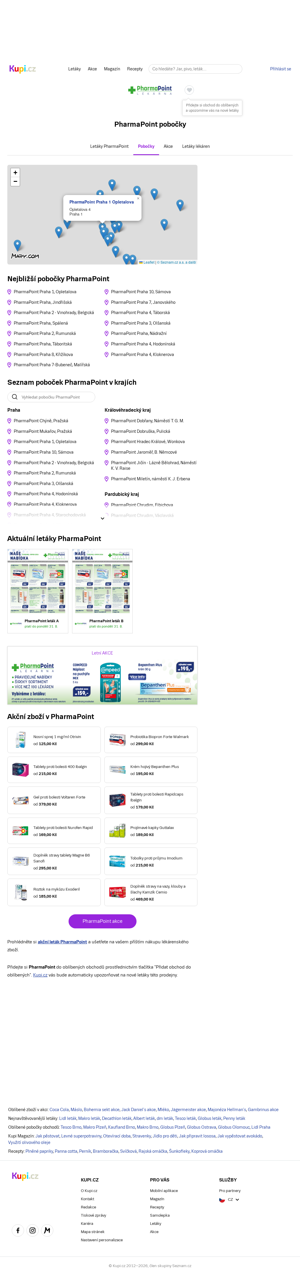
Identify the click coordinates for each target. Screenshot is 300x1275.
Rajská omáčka (153, 1151)
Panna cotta (66, 1151)
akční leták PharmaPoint (62, 941)
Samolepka (160, 1215)
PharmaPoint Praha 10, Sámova (141, 291)
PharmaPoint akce (102, 921)
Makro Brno (147, 1127)
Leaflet (148, 262)
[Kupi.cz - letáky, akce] (23, 70)
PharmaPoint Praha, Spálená (41, 323)
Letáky (74, 69)
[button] (17, 246)
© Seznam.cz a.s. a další (176, 262)
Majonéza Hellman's (227, 1109)
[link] (37, 591)
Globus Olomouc (234, 1127)
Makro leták (89, 1118)
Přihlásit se (280, 69)
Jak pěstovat (47, 1136)
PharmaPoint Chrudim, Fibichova (142, 505)
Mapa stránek (93, 1232)
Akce (92, 69)
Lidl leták (67, 1118)
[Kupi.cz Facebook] (18, 1231)
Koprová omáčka (207, 1151)
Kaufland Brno (121, 1127)
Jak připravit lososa (197, 1136)
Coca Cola (59, 1109)
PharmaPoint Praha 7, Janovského (143, 302)
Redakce (88, 1207)
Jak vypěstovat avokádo (239, 1136)
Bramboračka (105, 1151)
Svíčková (128, 1151)
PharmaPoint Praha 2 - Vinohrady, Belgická (54, 312)
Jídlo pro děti (165, 1136)
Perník (85, 1151)
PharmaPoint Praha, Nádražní (139, 333)
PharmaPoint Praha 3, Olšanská (141, 323)
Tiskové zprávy (93, 1215)
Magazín (112, 69)
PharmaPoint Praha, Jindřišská (43, 302)
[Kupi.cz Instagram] (32, 1231)
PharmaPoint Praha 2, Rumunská (45, 333)
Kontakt (87, 1199)
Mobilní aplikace (164, 1190)
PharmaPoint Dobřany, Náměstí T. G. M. (147, 420)
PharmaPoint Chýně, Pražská (41, 420)
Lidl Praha (260, 1127)
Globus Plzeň (172, 1127)
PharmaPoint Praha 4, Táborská (140, 312)
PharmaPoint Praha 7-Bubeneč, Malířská (52, 364)
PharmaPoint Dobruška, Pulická (140, 431)
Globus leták (209, 1118)
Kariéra (87, 1223)
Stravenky (141, 1136)
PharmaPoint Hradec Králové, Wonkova (148, 441)
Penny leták (234, 1118)
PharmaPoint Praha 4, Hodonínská (143, 344)
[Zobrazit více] (102, 518)
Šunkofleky (179, 1151)
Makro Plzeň (94, 1127)
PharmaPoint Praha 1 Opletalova (101, 202)
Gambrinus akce (263, 1109)
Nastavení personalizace (102, 1240)
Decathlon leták (117, 1118)
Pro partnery (230, 1190)
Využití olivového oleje (29, 1142)
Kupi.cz (40, 974)
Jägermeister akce (188, 1109)
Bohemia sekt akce (102, 1109)
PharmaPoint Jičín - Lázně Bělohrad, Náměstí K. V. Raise (154, 465)
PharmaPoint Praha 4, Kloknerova (142, 354)
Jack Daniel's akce (138, 1109)
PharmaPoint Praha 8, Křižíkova (43, 354)
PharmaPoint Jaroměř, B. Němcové (144, 452)
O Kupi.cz (89, 1190)
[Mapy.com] (47, 1231)
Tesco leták (185, 1118)
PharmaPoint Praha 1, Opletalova (45, 291)
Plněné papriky (39, 1151)
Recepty (135, 69)
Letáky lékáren (196, 146)
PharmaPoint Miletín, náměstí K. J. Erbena (150, 479)
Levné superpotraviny (81, 1136)
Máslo (76, 1109)
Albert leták (144, 1118)
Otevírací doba (117, 1136)
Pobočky (146, 146)
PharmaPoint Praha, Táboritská (43, 344)
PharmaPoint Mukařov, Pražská (43, 431)
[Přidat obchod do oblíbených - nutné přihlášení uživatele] (189, 90)
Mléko (163, 1109)
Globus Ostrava (201, 1127)
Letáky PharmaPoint (109, 146)
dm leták (165, 1118)
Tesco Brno (71, 1127)
